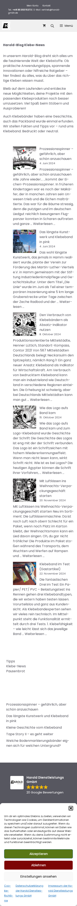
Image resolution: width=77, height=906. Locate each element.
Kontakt (47, 5)
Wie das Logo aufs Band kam (53, 410)
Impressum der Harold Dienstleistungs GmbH (60, 890)
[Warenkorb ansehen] (44, 26)
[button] (71, 808)
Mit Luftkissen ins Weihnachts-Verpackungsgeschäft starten (55, 488)
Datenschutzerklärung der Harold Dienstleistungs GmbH (29, 890)
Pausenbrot (15, 671)
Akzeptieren (38, 854)
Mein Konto (32, 5)
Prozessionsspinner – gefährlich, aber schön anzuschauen (56, 154)
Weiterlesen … (44, 223)
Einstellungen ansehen (38, 876)
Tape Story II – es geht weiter (29, 734)
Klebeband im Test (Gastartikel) (54, 566)
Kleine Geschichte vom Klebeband (34, 727)
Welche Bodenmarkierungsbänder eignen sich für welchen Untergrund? (37, 743)
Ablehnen (38, 865)
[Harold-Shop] (6, 26)
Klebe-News (16, 666)
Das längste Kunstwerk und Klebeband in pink (56, 237)
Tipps (10, 661)
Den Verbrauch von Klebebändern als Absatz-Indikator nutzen (55, 322)
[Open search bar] (53, 26)
